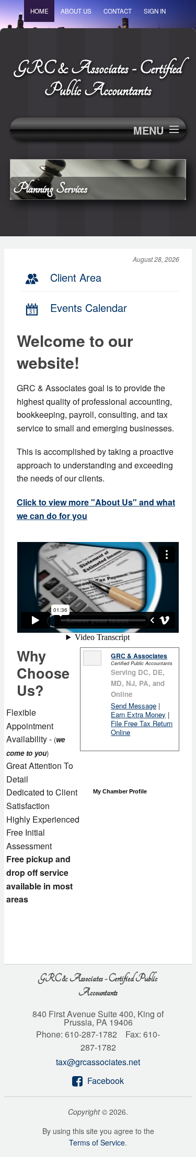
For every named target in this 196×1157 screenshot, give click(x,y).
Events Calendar (88, 307)
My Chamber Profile (120, 791)
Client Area (75, 277)
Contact (117, 11)
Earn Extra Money (138, 714)
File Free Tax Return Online (141, 727)
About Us (76, 11)
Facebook (105, 1081)
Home (39, 11)
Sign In (155, 11)
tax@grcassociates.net (98, 1062)
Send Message (133, 705)
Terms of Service (97, 1142)
